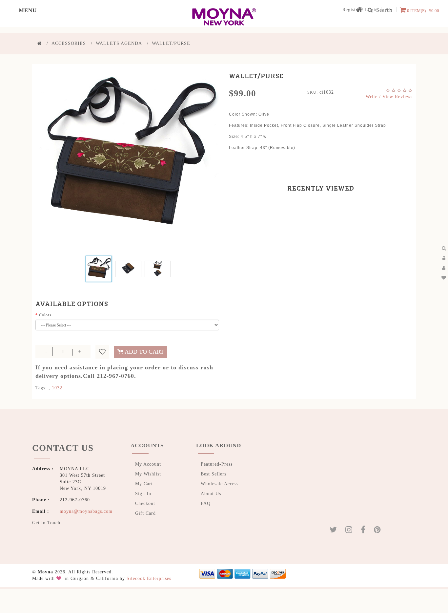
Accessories (68, 43)
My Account (148, 464)
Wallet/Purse (171, 43)
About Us (211, 493)
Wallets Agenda (119, 43)
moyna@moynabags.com (86, 506)
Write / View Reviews (389, 96)
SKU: (312, 92)
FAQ (206, 503)
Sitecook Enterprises (149, 575)
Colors (45, 315)
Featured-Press (217, 464)
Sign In (143, 493)
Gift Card (145, 513)
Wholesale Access (219, 483)
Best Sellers (213, 474)
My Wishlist (148, 474)
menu (14, 10)
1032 (57, 387)
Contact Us (51, 445)
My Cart (144, 483)
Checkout (145, 503)
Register (351, 9)
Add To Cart (144, 351)
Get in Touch (46, 518)
